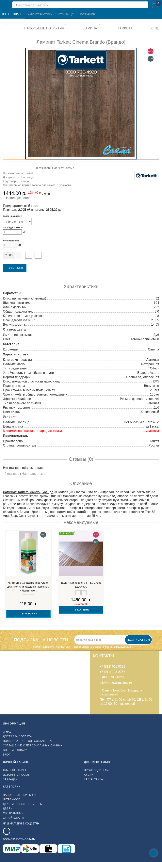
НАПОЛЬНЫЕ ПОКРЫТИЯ (20, 794)
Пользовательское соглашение (28, 741)
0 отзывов (42, 168)
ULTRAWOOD (11, 799)
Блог (6, 754)
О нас (7, 731)
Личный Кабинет (16, 770)
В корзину (16, 268)
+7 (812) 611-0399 (112, 666)
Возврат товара (15, 750)
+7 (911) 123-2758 (112, 672)
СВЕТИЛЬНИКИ (13, 813)
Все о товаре (12, 14)
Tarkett (29, 173)
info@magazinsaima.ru (116, 682)
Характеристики (40, 14)
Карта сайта (93, 779)
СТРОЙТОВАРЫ (13, 817)
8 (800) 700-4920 (112, 677)
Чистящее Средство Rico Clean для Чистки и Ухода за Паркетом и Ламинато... (28, 586)
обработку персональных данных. (112, 646)
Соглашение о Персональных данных (32, 745)
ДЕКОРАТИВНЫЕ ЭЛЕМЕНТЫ (23, 804)
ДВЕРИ (7, 808)
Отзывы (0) (66, 14)
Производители (96, 770)
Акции (88, 774)
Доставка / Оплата (17, 736)
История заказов (16, 774)
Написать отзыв (63, 168)
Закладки (10, 779)
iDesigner (87, 14)
